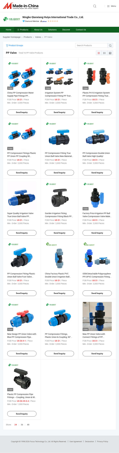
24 (16, 424)
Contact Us (81, 29)
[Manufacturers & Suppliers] (21, 5)
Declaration (89, 441)
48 (28, 424)
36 (22, 424)
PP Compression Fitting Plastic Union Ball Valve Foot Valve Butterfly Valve (21, 276)
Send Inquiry (22, 112)
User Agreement (76, 441)
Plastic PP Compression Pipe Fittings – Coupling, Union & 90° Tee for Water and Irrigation (21, 397)
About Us (38, 29)
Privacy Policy (102, 441)
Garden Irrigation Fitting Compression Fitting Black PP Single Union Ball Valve (58, 216)
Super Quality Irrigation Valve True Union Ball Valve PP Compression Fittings (20, 216)
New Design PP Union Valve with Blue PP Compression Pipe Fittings (21, 337)
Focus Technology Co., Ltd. (40, 441)
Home (8, 29)
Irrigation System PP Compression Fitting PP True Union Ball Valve (58, 95)
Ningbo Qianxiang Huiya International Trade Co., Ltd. (53, 17)
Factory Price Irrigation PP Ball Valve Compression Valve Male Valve (96, 216)
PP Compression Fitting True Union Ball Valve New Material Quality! (58, 156)
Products (24, 29)
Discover (66, 29)
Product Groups (15, 45)
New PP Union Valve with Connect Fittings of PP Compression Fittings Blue (94, 337)
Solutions (52, 29)
